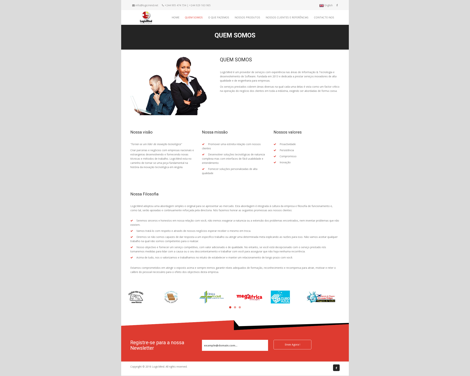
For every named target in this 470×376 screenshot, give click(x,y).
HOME (175, 17)
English (328, 5)
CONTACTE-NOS (324, 17)
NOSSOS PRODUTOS (247, 17)
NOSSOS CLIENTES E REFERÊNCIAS (287, 17)
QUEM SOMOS (194, 17)
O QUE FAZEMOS (218, 17)
